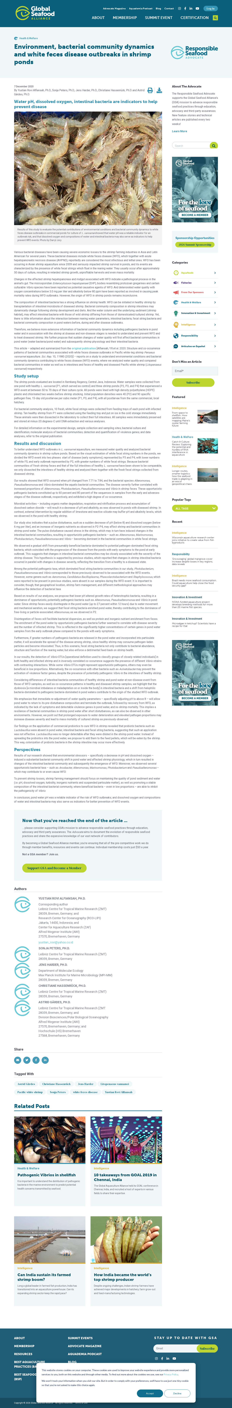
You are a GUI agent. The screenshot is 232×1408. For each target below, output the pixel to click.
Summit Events (80, 1338)
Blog (158, 8)
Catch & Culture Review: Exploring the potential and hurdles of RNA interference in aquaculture (181, 448)
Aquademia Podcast (140, 8)
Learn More (179, 131)
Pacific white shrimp (30, 1092)
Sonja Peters (58, 1092)
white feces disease (85, 1092)
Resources (23, 1354)
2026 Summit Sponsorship (195, 244)
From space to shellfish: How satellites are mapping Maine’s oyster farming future (181, 419)
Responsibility (181, 554)
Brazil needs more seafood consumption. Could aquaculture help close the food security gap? (194, 583)
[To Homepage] (35, 13)
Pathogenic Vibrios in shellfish (46, 1175)
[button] (150, 91)
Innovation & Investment (187, 597)
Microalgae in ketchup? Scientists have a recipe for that (194, 624)
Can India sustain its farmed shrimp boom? (44, 1277)
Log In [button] (211, 8)
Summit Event (158, 17)
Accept (150, 1393)
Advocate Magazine (114, 8)
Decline (177, 1393)
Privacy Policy (171, 1374)
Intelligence (179, 408)
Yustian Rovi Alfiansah (118, 1092)
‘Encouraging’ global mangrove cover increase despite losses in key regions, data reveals (192, 561)
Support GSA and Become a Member (54, 868)
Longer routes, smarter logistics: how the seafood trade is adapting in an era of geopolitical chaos (182, 477)
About (98, 17)
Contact (169, 8)
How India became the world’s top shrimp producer (122, 1277)
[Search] (214, 146)
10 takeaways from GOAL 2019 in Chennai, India (125, 1177)
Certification (195, 17)
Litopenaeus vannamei (115, 1084)
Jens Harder (85, 1084)
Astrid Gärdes (26, 1084)
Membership (125, 17)
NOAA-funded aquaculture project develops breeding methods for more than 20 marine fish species (192, 604)
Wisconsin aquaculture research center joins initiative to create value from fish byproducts (193, 540)
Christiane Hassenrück (56, 1084)
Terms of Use (81, 1403)
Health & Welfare (182, 437)
